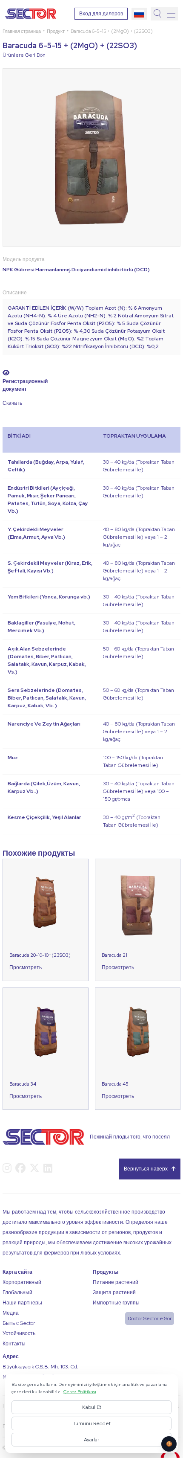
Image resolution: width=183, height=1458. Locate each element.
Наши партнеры (22, 1302)
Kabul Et (91, 1407)
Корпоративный (22, 1282)
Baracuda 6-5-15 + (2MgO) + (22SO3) (112, 31)
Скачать (12, 403)
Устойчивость (19, 1333)
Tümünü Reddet (92, 1423)
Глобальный (17, 1292)
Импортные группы (116, 1302)
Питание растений (115, 1282)
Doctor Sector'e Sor (150, 1318)
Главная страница (22, 31)
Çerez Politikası (79, 1391)
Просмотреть (25, 967)
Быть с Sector (19, 1323)
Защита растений (114, 1292)
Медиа (11, 1313)
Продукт (56, 31)
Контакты (14, 1343)
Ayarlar (91, 1439)
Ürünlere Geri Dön (24, 55)
